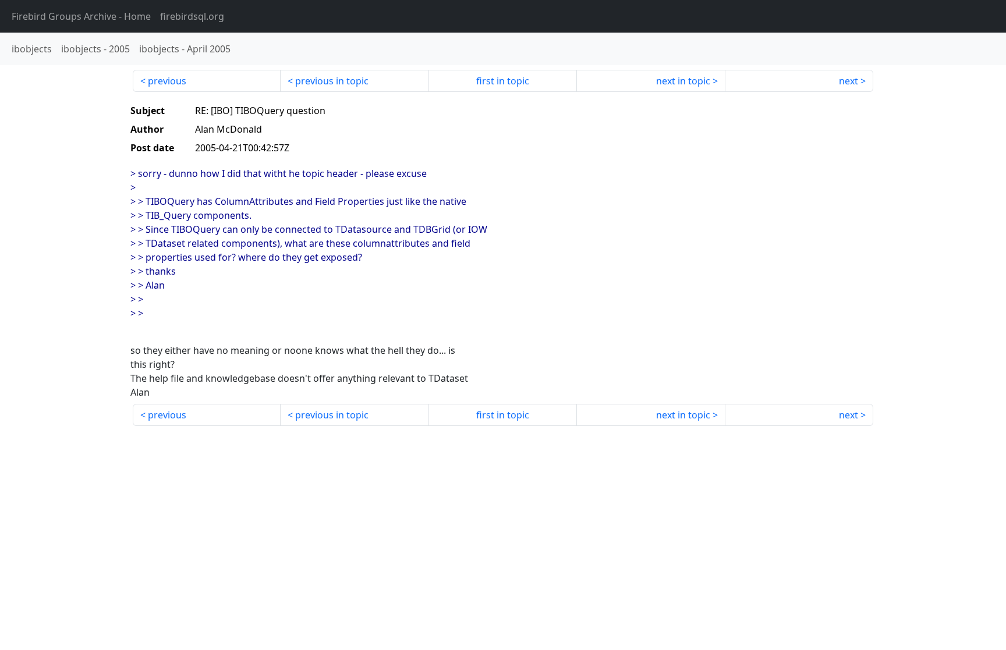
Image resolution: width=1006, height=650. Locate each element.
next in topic (683, 80)
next (848, 80)
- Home (81, 16)
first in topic (502, 80)
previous (167, 80)
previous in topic (332, 80)
